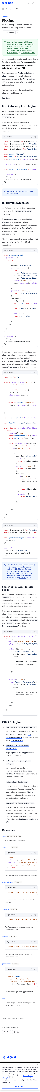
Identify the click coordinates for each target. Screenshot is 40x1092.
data (4, 998)
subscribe (6, 847)
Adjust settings (20, 1086)
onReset (5, 936)
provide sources (13, 219)
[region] (20, 1076)
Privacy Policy (7, 1078)
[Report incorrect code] (31, 136)
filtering (30, 792)
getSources (6, 964)
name (4, 836)
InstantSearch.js (12, 52)
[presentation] (20, 162)
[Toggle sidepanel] (33, 3)
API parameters (12, 367)
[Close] (37, 1064)
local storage (16, 740)
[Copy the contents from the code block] (35, 136)
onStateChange (7, 882)
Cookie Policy (28, 1076)
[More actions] (37, 2)
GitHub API (28, 361)
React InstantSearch (28, 52)
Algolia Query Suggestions (21, 753)
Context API (26, 228)
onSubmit (5, 909)
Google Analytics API (10, 626)
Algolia (21, 577)
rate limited (29, 565)
